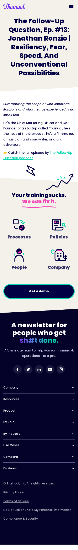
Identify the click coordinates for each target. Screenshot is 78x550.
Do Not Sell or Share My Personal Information (37, 510)
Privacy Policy (13, 492)
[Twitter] (28, 369)
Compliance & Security (20, 518)
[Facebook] (17, 369)
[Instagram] (61, 369)
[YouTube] (50, 369)
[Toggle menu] (71, 6)
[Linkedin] (39, 369)
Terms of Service (16, 501)
